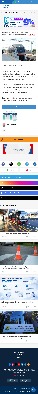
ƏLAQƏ (19, 354)
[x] (16, 364)
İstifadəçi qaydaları (13, 388)
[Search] (31, 2)
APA (10, 85)
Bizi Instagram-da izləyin (12, 183)
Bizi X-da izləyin (9, 198)
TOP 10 (19, 360)
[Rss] (28, 364)
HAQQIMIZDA (19, 352)
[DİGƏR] (35, 7)
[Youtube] (19, 364)
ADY (4, 130)
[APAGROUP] (19, 375)
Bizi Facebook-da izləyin (12, 193)
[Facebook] (10, 364)
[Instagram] (13, 364)
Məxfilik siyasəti (25, 388)
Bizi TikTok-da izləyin (11, 188)
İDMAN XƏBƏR (19, 139)
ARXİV (19, 357)
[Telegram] (22, 364)
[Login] (35, 2)
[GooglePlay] (12, 381)
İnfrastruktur (32, 13)
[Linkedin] (25, 364)
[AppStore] (25, 381)
